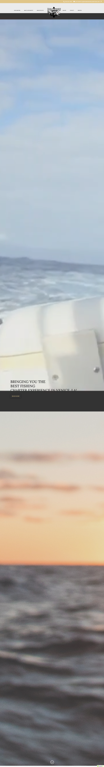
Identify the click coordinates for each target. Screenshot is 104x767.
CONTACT (72, 10)
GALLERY (64, 10)
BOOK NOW (15, 396)
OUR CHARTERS (17, 10)
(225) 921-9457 (68, 1)
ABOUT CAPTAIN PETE (28, 10)
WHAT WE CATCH (40, 10)
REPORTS (80, 10)
